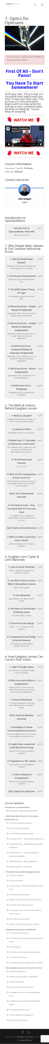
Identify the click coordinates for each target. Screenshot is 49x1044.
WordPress (26, 1040)
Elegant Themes (25, 1036)
